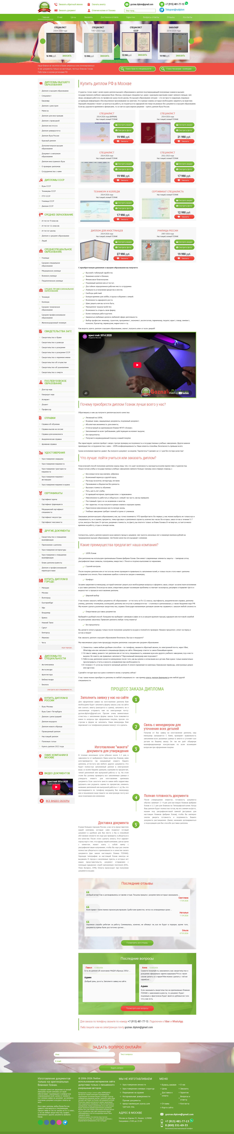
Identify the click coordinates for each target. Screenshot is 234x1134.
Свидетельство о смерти (52, 372)
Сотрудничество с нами (52, 171)
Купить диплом (169, 1084)
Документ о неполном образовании (51, 155)
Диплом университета (51, 130)
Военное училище (49, 275)
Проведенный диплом (51, 731)
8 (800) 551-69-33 (176, 1125)
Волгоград (46, 597)
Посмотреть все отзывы (137, 943)
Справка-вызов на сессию (52, 429)
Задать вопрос (117, 1068)
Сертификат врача (49, 499)
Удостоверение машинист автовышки (52, 478)
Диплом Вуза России (50, 135)
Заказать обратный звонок (71, 4)
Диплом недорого (49, 721)
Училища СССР (48, 201)
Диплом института (49, 125)
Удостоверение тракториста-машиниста (54, 470)
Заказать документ (67, 10)
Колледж (45, 302)
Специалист (46, 95)
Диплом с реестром (50, 105)
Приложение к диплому (51, 545)
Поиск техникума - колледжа (178, 69)
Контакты (187, 17)
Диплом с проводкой (50, 120)
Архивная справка (49, 444)
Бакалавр (45, 100)
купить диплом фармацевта (157, 677)
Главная (45, 17)
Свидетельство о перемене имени (56, 357)
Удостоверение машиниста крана (56, 484)
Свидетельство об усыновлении (55, 367)
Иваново (45, 637)
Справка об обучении (51, 424)
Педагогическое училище (52, 280)
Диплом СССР (47, 206)
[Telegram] (65, 1122)
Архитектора (47, 674)
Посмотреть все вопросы (137, 1008)
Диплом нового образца (52, 726)
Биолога (45, 684)
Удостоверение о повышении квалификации (54, 556)
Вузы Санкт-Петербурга (52, 711)
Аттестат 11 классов (50, 226)
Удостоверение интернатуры (54, 550)
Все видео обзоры (57, 800)
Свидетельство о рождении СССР (56, 352)
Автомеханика (48, 664)
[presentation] (42, 41)
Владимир (46, 612)
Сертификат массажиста (52, 522)
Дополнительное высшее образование (52, 147)
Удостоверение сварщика (52, 459)
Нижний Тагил (47, 622)
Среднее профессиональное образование (53, 316)
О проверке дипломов (51, 166)
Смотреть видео (125, 125)
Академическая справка (52, 439)
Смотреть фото (124, 130)
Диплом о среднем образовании (55, 235)
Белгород (46, 632)
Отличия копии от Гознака (103, 10)
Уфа (43, 607)
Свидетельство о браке (52, 337)
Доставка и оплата (109, 17)
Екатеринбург (47, 602)
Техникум (45, 297)
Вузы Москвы (47, 706)
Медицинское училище (51, 271)
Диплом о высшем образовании (55, 91)
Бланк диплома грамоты (52, 562)
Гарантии (130, 17)
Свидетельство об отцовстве (54, 362)
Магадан (45, 587)
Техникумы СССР (49, 191)
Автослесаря (47, 669)
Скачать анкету (98, 4)
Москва (45, 592)
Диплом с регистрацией (51, 716)
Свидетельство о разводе (53, 342)
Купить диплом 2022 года (53, 746)
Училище (45, 258)
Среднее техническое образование (51, 308)
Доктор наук (47, 389)
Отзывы (171, 17)
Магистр (45, 110)
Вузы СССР (46, 186)
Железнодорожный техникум (54, 322)
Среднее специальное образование (51, 264)
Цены (73, 17)
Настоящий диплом (50, 736)
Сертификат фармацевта (52, 504)
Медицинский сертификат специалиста (52, 510)
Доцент (45, 404)
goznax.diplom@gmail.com (141, 4)
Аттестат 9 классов (50, 221)
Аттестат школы (49, 231)
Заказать (88, 17)
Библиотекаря (48, 679)
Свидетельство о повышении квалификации (54, 538)
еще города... (67, 647)
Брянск (44, 617)
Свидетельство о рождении (53, 347)
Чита (44, 642)
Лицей (44, 240)
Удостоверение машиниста (53, 464)
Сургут (44, 627)
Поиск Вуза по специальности (138, 69)
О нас (60, 17)
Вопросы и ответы (185, 1098)
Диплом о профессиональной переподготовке (54, 569)
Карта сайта (167, 1107)
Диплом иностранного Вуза (53, 161)
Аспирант (45, 399)
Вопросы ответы (151, 17)
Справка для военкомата (52, 434)
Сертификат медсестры (51, 517)
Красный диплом (49, 140)
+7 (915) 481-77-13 (174, 4)
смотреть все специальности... (60, 689)
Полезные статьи (49, 741)
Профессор (46, 409)
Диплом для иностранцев (52, 115)
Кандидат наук (48, 394)
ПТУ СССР (46, 196)
